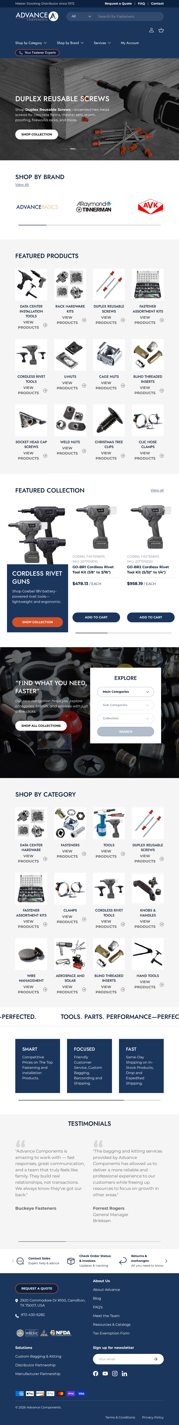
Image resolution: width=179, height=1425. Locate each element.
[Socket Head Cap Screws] (31, 420)
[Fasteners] (70, 823)
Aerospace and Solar (70, 978)
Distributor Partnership (35, 1365)
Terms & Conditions (120, 1417)
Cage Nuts (109, 376)
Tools (108, 845)
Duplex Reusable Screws (109, 309)
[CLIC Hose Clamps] (148, 420)
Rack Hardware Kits (70, 309)
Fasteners (70, 845)
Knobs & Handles (148, 913)
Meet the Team (106, 1316)
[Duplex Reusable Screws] (109, 285)
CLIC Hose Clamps (148, 444)
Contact (157, 3)
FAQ (141, 3)
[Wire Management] (31, 954)
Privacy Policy (153, 1417)
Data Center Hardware (31, 847)
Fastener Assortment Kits (148, 309)
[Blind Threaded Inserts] (148, 355)
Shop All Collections (41, 726)
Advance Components (44, 1407)
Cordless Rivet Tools (31, 379)
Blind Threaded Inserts (147, 379)
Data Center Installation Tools (31, 311)
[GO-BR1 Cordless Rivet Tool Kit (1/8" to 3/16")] (96, 527)
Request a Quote (118, 3)
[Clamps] (70, 889)
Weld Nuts (70, 442)
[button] (161, 30)
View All (22, 185)
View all (157, 490)
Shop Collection (36, 136)
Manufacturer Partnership (37, 1374)
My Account (130, 42)
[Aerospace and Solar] (70, 954)
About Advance (106, 1290)
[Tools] (109, 823)
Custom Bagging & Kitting (38, 1356)
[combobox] (115, 16)
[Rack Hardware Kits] (70, 285)
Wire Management (31, 978)
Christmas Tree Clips (109, 444)
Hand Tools (148, 975)
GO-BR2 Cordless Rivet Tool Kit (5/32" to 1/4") (148, 569)
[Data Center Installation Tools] (31, 285)
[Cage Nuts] (109, 355)
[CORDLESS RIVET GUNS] (37, 533)
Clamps (70, 910)
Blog (97, 1298)
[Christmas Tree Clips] (109, 420)
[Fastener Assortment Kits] (148, 285)
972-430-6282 (33, 1315)
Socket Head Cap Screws (31, 444)
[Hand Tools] (148, 954)
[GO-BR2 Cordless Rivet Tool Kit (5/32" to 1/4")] (151, 527)
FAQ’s (98, 1307)
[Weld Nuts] (70, 420)
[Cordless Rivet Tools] (31, 355)
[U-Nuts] (70, 355)
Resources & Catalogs (112, 1324)
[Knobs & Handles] (148, 889)
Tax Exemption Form (111, 1333)
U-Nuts (70, 376)
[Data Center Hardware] (31, 823)
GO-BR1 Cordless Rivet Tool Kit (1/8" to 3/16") (93, 569)
